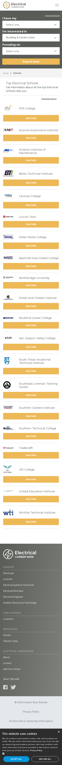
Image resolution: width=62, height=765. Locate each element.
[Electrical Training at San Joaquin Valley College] (9, 338)
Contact (7, 663)
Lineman (7, 579)
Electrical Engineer (13, 596)
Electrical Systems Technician (18, 585)
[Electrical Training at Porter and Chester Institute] (9, 298)
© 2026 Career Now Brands (31, 702)
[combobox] (31, 24)
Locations (8, 619)
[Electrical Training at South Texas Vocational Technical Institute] (9, 361)
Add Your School (11, 669)
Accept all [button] (16, 759)
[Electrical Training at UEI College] (9, 469)
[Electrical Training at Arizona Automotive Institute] (9, 130)
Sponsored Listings (48, 99)
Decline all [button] (45, 759)
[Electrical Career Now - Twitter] (13, 687)
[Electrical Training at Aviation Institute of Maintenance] (9, 151)
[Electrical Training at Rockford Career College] (9, 318)
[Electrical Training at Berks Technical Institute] (9, 173)
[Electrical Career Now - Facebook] (5, 687)
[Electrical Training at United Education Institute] (9, 491)
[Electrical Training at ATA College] (9, 108)
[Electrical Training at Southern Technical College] (9, 428)
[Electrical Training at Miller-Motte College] (9, 237)
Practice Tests (10, 641)
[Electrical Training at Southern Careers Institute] (9, 408)
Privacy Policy (31, 712)
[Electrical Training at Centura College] (9, 196)
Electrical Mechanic (13, 591)
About (6, 657)
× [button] (58, 732)
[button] (31, 753)
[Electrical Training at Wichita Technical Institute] (9, 512)
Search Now (31, 61)
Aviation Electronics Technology (20, 602)
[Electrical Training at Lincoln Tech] (9, 217)
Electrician (8, 573)
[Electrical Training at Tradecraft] (9, 448)
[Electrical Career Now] (14, 5)
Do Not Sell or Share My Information (31, 721)
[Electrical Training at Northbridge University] (9, 278)
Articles (7, 635)
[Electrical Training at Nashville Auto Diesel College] (9, 258)
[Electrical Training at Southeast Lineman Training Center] (9, 385)
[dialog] (31, 747)
